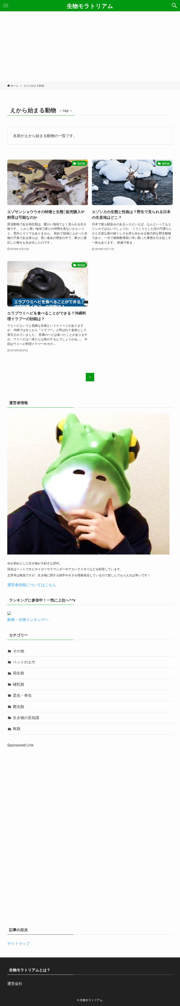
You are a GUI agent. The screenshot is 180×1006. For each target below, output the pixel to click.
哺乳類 (18, 684)
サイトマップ (18, 943)
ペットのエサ (24, 662)
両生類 (18, 673)
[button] (174, 5)
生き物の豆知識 (26, 717)
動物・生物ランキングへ (28, 619)
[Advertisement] (90, 46)
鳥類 (16, 728)
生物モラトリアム (90, 5)
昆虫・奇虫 (22, 695)
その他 (18, 651)
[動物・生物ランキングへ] (9, 613)
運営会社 (14, 983)
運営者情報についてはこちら (31, 584)
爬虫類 (18, 706)
